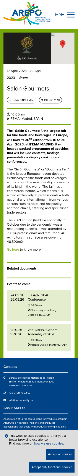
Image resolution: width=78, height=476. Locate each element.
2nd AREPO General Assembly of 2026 (43, 332)
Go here (13, 249)
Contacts (10, 367)
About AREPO (14, 408)
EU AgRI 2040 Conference (38, 297)
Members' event (50, 100)
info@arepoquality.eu (21, 400)
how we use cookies (48, 443)
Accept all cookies (60, 454)
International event (21, 100)
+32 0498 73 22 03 (20, 393)
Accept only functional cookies (51, 467)
